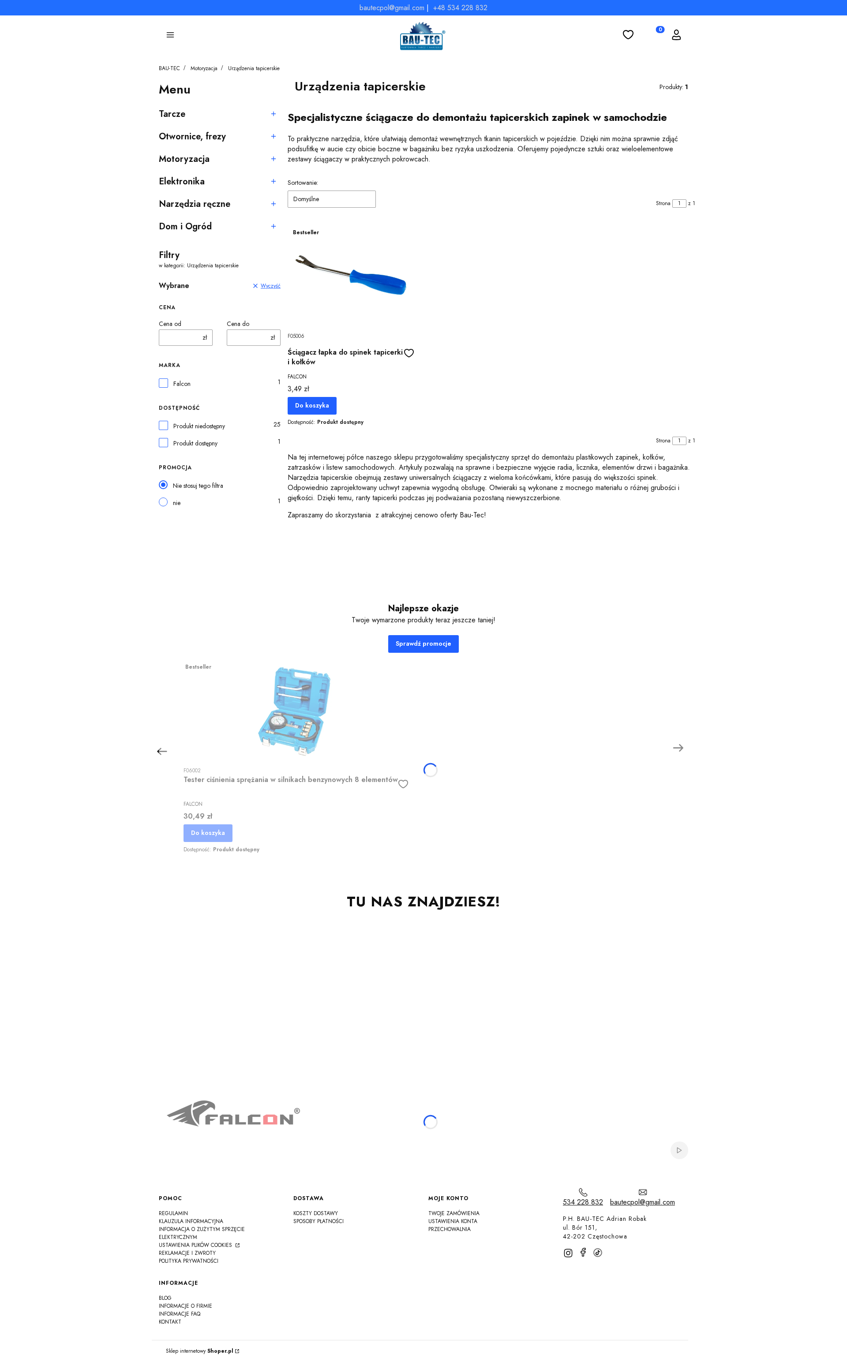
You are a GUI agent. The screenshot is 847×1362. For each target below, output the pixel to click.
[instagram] (568, 1253)
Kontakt (170, 1322)
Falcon (182, 384)
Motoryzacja (204, 68)
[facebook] (583, 1252)
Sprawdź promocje (423, 643)
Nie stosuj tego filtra (198, 485)
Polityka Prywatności (188, 1261)
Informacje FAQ (179, 1314)
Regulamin (173, 1213)
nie (176, 502)
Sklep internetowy (199, 1351)
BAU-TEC (169, 68)
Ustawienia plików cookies (196, 1245)
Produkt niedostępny (199, 426)
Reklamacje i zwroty (187, 1253)
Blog (165, 1298)
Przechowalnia (449, 1229)
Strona (663, 203)
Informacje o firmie (185, 1306)
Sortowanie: (303, 182)
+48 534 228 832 (460, 8)
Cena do (238, 324)
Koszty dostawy (315, 1213)
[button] (170, 36)
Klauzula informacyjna (191, 1221)
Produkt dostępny (195, 443)
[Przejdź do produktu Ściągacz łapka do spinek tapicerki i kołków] (351, 276)
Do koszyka (312, 405)
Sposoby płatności (318, 1221)
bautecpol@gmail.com (392, 8)
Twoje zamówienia (454, 1213)
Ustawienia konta (452, 1221)
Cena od (170, 324)
